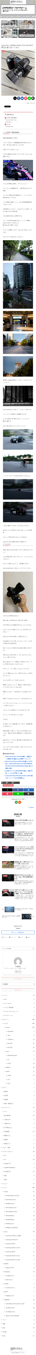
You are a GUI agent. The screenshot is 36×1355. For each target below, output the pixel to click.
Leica (4, 782)
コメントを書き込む (18, 932)
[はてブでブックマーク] (22, 98)
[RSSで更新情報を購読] (19, 802)
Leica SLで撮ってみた (12, 120)
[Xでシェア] (15, 98)
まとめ (8, 124)
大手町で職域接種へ (12, 117)
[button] (33, 98)
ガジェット (16, 782)
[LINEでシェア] (29, 98)
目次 (8, 114)
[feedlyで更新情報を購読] (16, 802)
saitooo (19, 966)
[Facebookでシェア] (18, 98)
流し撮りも (9, 122)
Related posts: (10, 126)
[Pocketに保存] (25, 98)
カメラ (9, 782)
